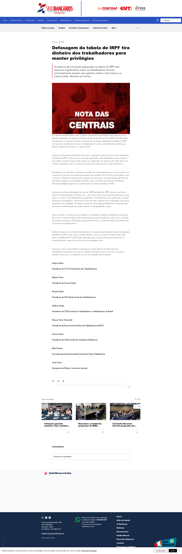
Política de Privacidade (89, 551)
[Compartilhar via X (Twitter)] (58, 381)
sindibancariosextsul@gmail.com (52, 533)
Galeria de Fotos (100, 28)
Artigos (62, 28)
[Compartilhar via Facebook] (53, 381)
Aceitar (173, 551)
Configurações (161, 551)
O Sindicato (122, 524)
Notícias (120, 528)
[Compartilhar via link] (63, 381)
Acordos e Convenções (79, 28)
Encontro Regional (125, 539)
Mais (114, 28)
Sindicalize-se (123, 535)
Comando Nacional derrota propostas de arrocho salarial (123, 425)
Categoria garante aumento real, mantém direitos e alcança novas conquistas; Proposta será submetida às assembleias (56, 425)
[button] (138, 28)
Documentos (122, 532)
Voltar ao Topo (3, 544)
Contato (120, 543)
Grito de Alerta (123, 520)
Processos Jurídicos (126, 547)
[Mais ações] (128, 42)
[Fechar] (179, 550)
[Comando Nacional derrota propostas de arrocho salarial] (125, 411)
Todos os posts (47, 28)
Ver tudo (138, 399)
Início (119, 516)
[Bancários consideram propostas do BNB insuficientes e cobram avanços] (91, 411)
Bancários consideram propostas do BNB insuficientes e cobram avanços (90, 425)
